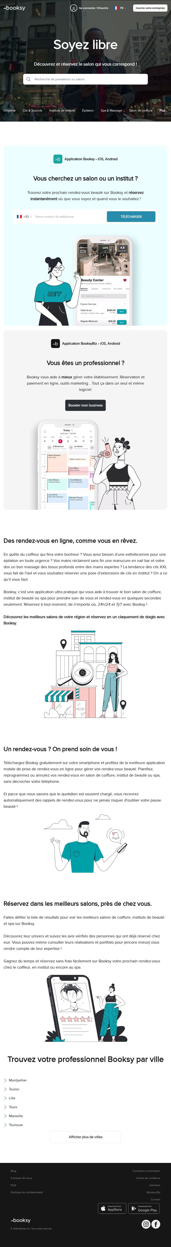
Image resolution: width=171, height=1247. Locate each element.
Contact (155, 1199)
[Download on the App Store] (112, 1208)
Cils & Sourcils (32, 110)
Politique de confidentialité (27, 1192)
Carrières (154, 1185)
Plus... (163, 110)
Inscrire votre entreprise (150, 8)
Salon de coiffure (141, 110)
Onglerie (10, 110)
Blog (13, 1171)
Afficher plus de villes (85, 1136)
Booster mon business (85, 405)
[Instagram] (146, 1224)
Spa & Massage (111, 110)
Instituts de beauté (62, 110)
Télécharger (131, 216)
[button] (27, 79)
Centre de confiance (148, 1178)
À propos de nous (21, 1178)
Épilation (88, 110)
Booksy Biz (153, 1192)
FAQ (13, 1185)
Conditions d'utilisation (146, 1171)
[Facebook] (155, 1224)
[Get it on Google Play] (144, 1208)
